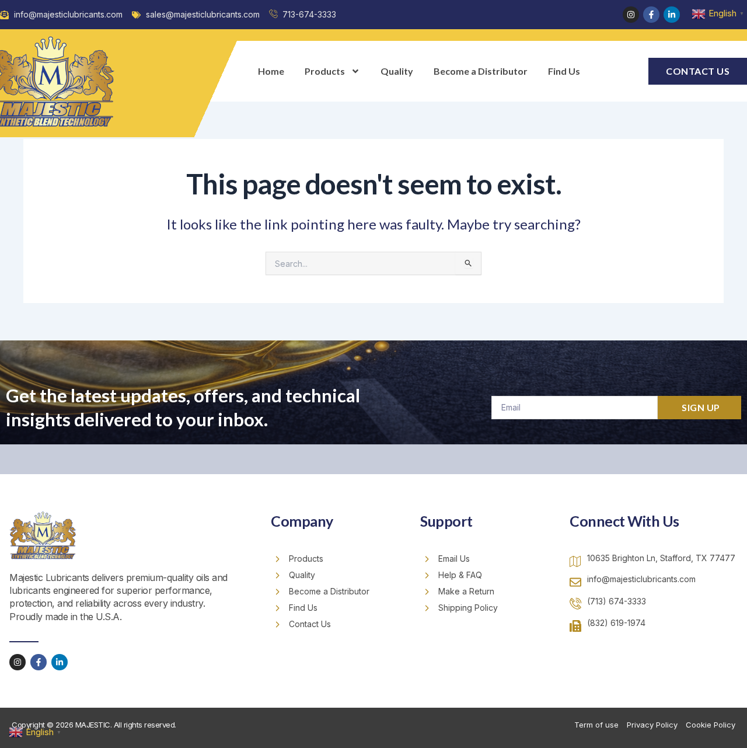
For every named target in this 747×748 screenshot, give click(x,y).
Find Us (564, 70)
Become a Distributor (481, 70)
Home (271, 70)
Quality (397, 70)
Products (325, 70)
